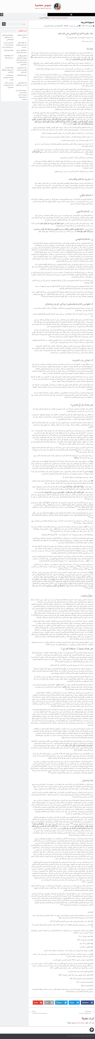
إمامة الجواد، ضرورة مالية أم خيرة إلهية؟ (21, 51)
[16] (84, 881)
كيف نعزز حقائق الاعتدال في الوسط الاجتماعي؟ (8, 85)
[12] (75, 652)
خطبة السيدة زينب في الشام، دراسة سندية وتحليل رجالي (7, 44)
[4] (77, 451)
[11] (85, 587)
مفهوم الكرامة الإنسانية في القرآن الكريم (8, 77)
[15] (71, 823)
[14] (49, 772)
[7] (89, 517)
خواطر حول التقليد (8, 50)
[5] (85, 498)
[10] (78, 566)
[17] (62, 904)
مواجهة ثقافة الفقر (22, 75)
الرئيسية (64, 18)
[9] (51, 530)
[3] (60, 443)
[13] (56, 661)
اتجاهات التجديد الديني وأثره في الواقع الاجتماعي (7, 69)
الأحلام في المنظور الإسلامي (22, 36)
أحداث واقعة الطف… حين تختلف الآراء (8, 56)
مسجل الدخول (80, 1023)
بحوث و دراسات (55, 18)
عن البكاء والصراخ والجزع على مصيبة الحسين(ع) (22, 69)
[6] (76, 506)
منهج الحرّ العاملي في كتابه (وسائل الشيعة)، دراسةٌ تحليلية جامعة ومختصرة (21, 95)
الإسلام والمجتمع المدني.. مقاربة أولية (21, 83)
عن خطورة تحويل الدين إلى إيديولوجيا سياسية (21, 44)
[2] (42, 296)
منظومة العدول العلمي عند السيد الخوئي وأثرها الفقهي (7, 37)
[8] (74, 522)
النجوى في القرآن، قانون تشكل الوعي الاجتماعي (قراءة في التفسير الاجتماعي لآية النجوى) (21, 60)
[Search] (1, 14)
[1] (35, 64)
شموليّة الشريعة (87, 22)
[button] (71, 14)
